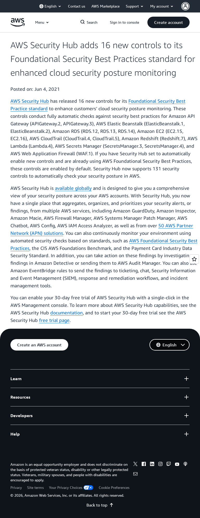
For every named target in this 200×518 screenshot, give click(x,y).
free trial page (54, 320)
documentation (66, 312)
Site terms (35, 487)
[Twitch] (169, 465)
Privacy (16, 487)
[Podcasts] (185, 465)
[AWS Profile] (185, 6)
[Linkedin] (152, 465)
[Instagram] (160, 465)
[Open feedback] (194, 259)
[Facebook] (144, 465)
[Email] (135, 474)
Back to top (96, 505)
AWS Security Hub (29, 101)
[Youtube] (177, 465)
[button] (168, 22)
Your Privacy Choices (65, 487)
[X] (135, 465)
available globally (73, 188)
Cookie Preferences (114, 487)
